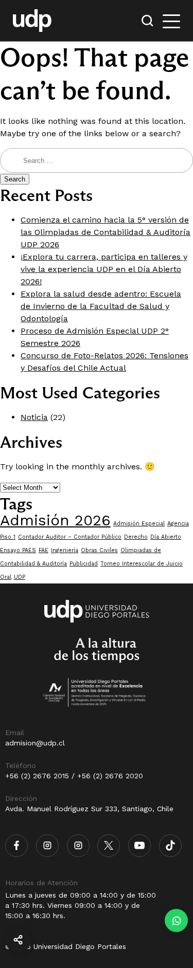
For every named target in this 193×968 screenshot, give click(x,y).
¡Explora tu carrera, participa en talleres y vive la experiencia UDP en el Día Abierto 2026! (104, 269)
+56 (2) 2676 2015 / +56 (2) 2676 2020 (74, 776)
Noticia (34, 417)
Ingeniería (64, 550)
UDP (19, 577)
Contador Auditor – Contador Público (69, 537)
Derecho (136, 537)
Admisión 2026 (55, 520)
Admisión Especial (139, 523)
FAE (43, 550)
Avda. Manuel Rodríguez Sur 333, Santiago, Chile (89, 809)
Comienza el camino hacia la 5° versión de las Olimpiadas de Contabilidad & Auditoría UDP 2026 (105, 232)
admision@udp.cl (35, 743)
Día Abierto (165, 537)
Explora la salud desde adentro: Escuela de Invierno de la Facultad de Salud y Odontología (101, 306)
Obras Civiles (99, 550)
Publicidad (83, 563)
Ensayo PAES (18, 550)
